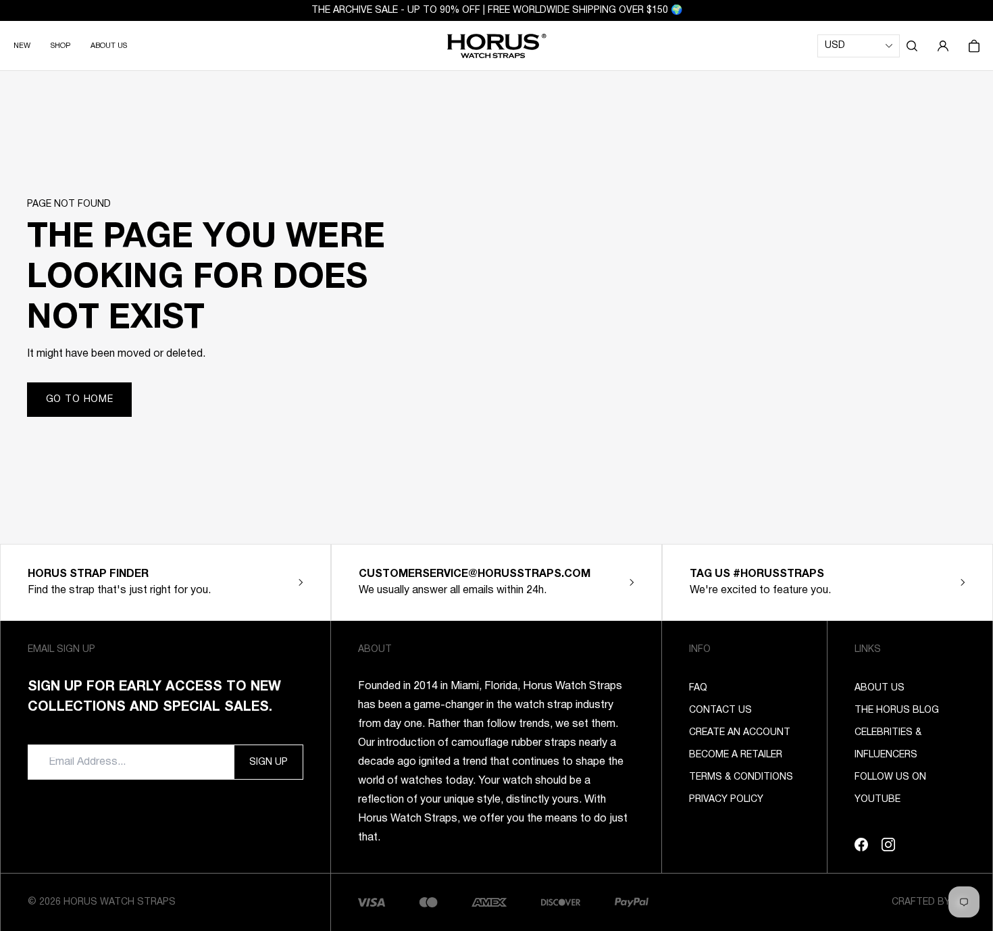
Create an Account (739, 732)
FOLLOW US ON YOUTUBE (890, 788)
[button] (912, 46)
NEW (22, 46)
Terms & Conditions (741, 777)
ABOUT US (109, 46)
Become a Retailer (735, 755)
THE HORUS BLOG (897, 710)
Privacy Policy (726, 799)
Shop (60, 46)
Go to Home (79, 399)
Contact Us (720, 710)
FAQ (698, 688)
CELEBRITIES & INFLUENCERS (888, 743)
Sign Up (268, 762)
